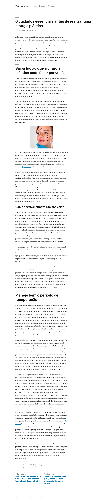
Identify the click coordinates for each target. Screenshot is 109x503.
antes (18, 467)
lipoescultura (26, 167)
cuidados (28, 467)
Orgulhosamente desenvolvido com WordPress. (39, 497)
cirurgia (23, 467)
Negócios (42, 465)
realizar (45, 467)
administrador (21, 30)
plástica (40, 467)
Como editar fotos (22, 6)
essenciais (34, 467)
